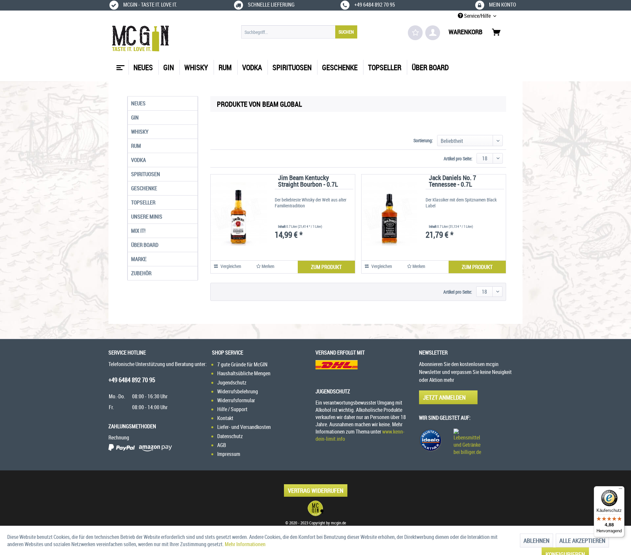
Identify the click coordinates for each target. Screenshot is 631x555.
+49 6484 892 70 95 (131, 380)
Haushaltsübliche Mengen (243, 373)
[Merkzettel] (415, 32)
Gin (135, 117)
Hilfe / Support (232, 409)
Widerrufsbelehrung (237, 391)
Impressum (228, 454)
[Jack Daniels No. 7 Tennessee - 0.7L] (389, 213)
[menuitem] (299, 32)
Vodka (138, 160)
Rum (136, 145)
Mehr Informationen (245, 544)
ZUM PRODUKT (326, 267)
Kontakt (225, 418)
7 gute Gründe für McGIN (242, 364)
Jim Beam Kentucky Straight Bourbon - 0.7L (308, 181)
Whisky (140, 131)
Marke (139, 259)
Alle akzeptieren (582, 540)
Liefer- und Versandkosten (244, 427)
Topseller (143, 202)
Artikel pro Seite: (458, 158)
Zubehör (141, 273)
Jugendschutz (231, 382)
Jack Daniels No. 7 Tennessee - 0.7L (452, 181)
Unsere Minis (146, 216)
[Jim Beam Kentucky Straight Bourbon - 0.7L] (239, 213)
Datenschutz (230, 436)
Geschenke (144, 188)
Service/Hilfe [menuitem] (477, 15)
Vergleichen (230, 266)
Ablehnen (536, 540)
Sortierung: (423, 140)
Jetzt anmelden (444, 397)
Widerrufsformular (236, 400)
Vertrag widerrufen (315, 490)
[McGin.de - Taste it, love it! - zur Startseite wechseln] (140, 38)
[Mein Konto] (432, 32)
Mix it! (138, 230)
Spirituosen (145, 174)
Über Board (144, 245)
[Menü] (620, 490)
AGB (221, 445)
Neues (138, 103)
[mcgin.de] (315, 508)
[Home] (120, 65)
